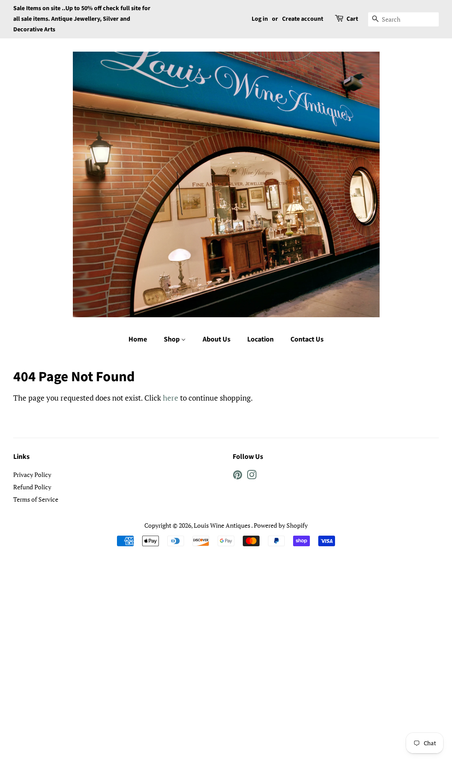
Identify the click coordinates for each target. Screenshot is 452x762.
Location (260, 339)
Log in (260, 19)
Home (137, 339)
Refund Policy (32, 487)
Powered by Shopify (281, 525)
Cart (352, 19)
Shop (172, 339)
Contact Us (307, 339)
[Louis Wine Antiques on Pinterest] (237, 476)
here (170, 398)
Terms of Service (35, 499)
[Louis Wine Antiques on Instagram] (251, 476)
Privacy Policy (32, 474)
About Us (216, 339)
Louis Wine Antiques (222, 525)
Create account (302, 19)
